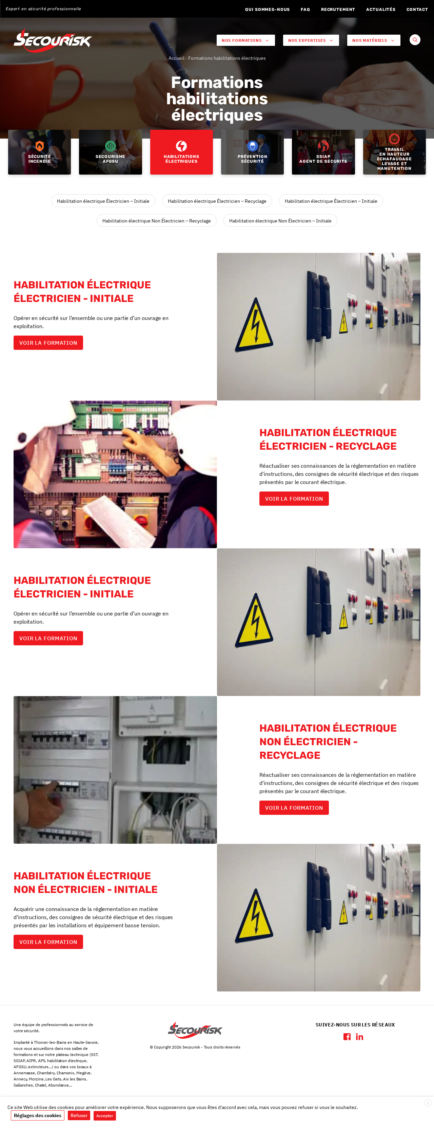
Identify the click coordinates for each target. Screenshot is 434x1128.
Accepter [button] (104, 1115)
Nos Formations (242, 40)
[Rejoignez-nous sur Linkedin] (359, 1036)
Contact (417, 9)
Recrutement (338, 9)
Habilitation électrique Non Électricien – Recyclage (156, 221)
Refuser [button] (79, 1115)
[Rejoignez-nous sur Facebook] (347, 1036)
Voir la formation (48, 342)
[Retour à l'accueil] (53, 40)
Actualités (381, 9)
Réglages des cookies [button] (37, 1115)
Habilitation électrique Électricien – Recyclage (217, 201)
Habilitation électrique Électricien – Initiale (103, 201)
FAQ (305, 9)
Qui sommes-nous (267, 9)
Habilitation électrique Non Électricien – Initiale (280, 221)
